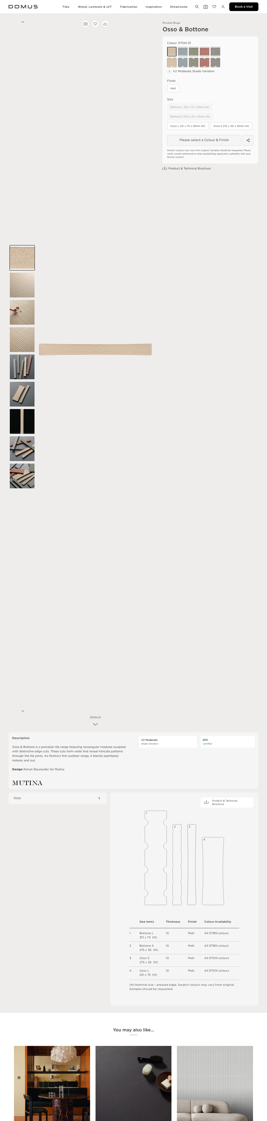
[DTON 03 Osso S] (193, 51)
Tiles (66, 6)
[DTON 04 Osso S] (204, 51)
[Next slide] (22, 711)
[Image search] (86, 24)
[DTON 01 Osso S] (172, 51)
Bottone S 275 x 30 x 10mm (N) (190, 116)
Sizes (17, 798)
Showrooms (179, 6)
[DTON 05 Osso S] (215, 51)
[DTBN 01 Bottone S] (172, 62)
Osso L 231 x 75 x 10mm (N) (187, 126)
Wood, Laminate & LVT (95, 6)
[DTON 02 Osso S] (182, 51)
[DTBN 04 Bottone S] (204, 62)
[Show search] (197, 6)
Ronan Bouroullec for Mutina (43, 769)
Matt (173, 88)
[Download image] (105, 24)
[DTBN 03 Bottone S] (193, 62)
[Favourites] (214, 6)
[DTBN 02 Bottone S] (182, 62)
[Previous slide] (22, 22)
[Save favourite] (95, 24)
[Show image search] (205, 6)
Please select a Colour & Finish (204, 140)
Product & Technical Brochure (189, 168)
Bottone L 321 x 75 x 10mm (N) (189, 107)
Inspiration (154, 6)
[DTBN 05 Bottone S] (215, 62)
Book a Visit (244, 6)
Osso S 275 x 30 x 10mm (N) (231, 126)
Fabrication (128, 6)
